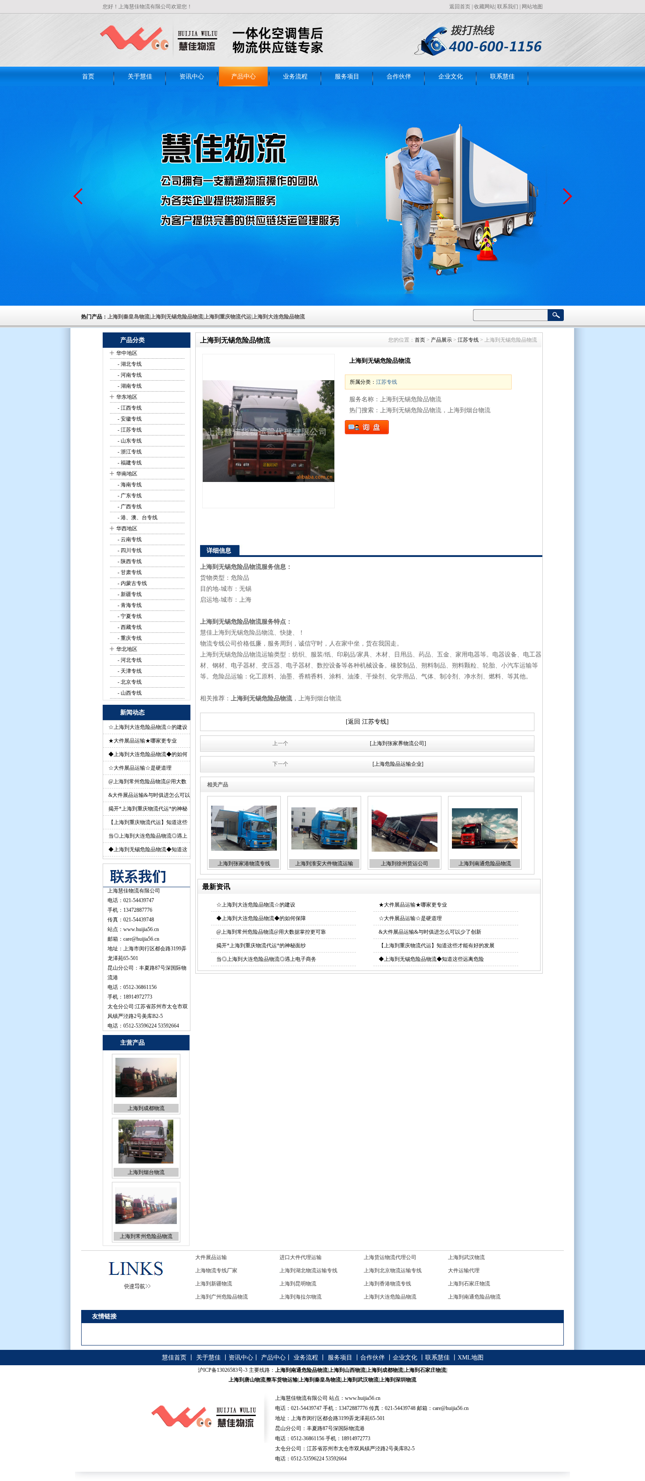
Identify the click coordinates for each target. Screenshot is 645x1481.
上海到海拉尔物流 (216, 1284)
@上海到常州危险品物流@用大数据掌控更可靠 (271, 932)
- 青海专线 (129, 605)
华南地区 (126, 474)
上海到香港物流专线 (303, 1270)
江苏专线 (468, 340)
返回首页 (459, 7)
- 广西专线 (129, 506)
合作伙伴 (399, 76)
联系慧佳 (502, 76)
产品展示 (441, 340)
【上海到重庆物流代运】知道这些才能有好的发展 (436, 945)
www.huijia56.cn (141, 929)
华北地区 (126, 649)
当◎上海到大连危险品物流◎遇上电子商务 (266, 959)
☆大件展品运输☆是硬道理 (140, 768)
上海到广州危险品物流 (474, 1270)
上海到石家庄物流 (385, 1270)
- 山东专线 (129, 441)
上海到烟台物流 (146, 1108)
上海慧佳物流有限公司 (134, 891)
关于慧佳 (140, 76)
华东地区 (126, 397)
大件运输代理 (379, 1257)
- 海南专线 (129, 485)
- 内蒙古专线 (131, 583)
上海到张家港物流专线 (244, 863)
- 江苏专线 (129, 430)
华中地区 (126, 353)
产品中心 (243, 76)
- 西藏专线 (129, 627)
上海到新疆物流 (466, 1257)
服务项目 (347, 76)
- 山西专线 (129, 693)
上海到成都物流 (466, 1284)
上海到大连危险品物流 (306, 1284)
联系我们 (507, 7)
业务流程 (295, 76)
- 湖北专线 (129, 364)
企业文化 (450, 76)
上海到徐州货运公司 (404, 863)
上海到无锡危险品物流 (474, 1297)
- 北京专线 (129, 682)
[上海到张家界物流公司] (398, 743)
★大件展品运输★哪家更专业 (142, 741)
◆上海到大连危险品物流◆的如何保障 (261, 918)
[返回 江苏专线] (367, 721)
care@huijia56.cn (141, 939)
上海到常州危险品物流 (146, 1172)
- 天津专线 (129, 671)
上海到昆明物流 (213, 1270)
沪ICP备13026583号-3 (222, 1370)
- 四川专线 (129, 550)
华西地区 (126, 528)
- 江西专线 (129, 408)
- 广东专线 (129, 495)
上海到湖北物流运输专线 (224, 1257)
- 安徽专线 (129, 419)
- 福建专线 (129, 463)
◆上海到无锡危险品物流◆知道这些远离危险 (431, 959)
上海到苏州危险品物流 (146, 1236)
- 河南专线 (129, 375)
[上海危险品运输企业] (398, 764)
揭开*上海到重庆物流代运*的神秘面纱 (261, 945)
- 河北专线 (129, 660)
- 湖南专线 (129, 386)
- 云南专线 (129, 539)
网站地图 (532, 7)
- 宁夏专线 (129, 616)
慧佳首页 (174, 1357)
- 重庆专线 (129, 638)
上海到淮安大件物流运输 (324, 863)
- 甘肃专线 (129, 572)
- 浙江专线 (129, 452)
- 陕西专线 (129, 561)
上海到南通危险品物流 (485, 863)
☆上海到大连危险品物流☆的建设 (147, 727)
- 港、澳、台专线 (137, 517)
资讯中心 (191, 76)
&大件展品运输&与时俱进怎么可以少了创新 (430, 932)
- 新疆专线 (129, 594)
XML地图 (471, 1357)
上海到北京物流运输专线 (308, 1257)
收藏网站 (484, 7)
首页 (88, 76)
